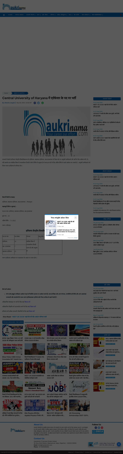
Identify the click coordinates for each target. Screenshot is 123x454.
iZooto (75, 237)
